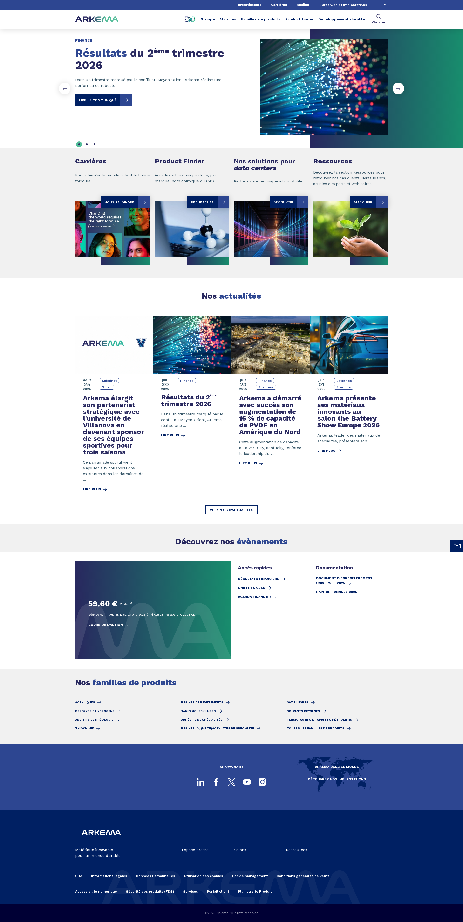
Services (190, 891)
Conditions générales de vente (303, 876)
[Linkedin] (200, 782)
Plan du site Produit (255, 891)
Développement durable (341, 19)
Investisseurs (249, 5)
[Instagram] (262, 782)
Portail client (218, 891)
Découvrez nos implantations (337, 779)
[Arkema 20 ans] (190, 19)
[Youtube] (247, 782)
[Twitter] (231, 782)
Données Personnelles (155, 876)
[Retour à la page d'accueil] (97, 19)
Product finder (299, 19)
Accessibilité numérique (96, 891)
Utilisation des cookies (203, 876)
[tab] (79, 144)
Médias (303, 5)
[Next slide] (398, 88)
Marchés (228, 19)
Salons (240, 850)
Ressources (296, 850)
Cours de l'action (105, 624)
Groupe (208, 19)
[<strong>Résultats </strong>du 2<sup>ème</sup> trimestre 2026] (231, 82)
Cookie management (250, 876)
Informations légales (109, 876)
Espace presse (195, 850)
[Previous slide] (64, 88)
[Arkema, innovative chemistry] (101, 839)
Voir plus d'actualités (231, 510)
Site (78, 876)
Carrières (279, 5)
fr (379, 5)
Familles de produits (260, 19)
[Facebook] (216, 782)
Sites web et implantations (343, 5)
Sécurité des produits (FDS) (150, 891)
